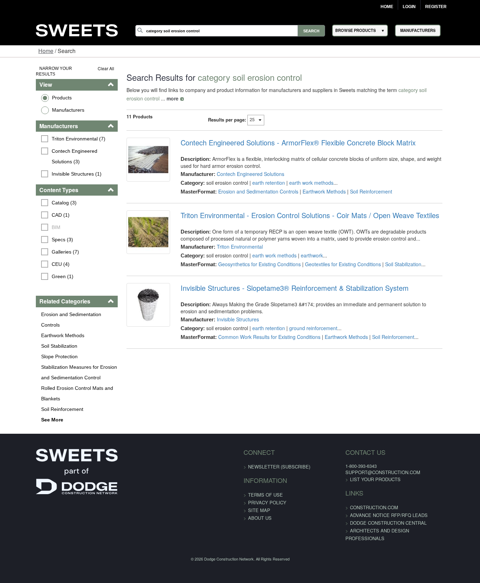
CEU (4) (30, 248)
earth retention (258, 174)
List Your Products (363, 452)
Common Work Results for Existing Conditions (259, 328)
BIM (25, 211)
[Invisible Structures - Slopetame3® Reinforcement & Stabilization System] (134, 301)
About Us (260, 490)
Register (436, 6)
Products (31, 91)
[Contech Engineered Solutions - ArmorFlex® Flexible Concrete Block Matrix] (134, 155)
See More (21, 392)
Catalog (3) (33, 186)
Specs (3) (31, 223)
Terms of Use (265, 467)
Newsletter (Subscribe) (279, 439)
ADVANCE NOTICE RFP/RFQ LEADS (377, 488)
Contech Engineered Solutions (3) (58, 145)
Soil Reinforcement (31, 382)
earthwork (302, 246)
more (455, 89)
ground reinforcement (303, 319)
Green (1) (32, 260)
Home (387, 6)
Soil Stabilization (28, 319)
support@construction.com (370, 445)
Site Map (259, 483)
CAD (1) (30, 199)
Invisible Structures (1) (46, 157)
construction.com (362, 480)
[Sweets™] (76, 29)
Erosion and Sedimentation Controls (50, 298)
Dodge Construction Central (376, 495)
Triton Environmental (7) (47, 133)
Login (409, 6)
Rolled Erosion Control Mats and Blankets (46, 366)
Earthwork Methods (31, 308)
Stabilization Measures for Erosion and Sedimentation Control (53, 345)
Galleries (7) (34, 235)
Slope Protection (28, 329)
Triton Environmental (230, 238)
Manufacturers (37, 104)
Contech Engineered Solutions (240, 165)
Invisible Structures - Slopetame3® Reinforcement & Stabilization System (284, 279)
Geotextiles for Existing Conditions (333, 255)
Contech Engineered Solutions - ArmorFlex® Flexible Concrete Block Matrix (288, 134)
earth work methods (301, 174)
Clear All (87, 68)
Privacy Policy (267, 475)
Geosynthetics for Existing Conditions (249, 255)
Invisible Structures (228, 310)
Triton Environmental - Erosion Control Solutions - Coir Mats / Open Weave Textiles (299, 207)
